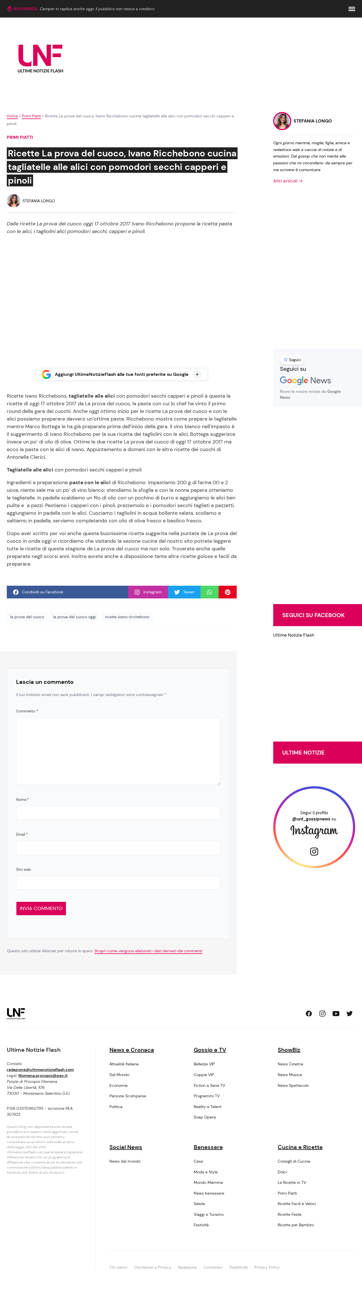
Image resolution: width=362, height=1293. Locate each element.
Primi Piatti (31, 115)
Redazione (187, 1267)
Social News (125, 1147)
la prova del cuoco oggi (74, 616)
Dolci (282, 1172)
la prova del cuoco (27, 616)
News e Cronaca (131, 1049)
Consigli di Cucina (294, 1161)
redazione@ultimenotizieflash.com (40, 1069)
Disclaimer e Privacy (152, 1267)
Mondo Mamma (208, 1182)
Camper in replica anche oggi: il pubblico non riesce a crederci (97, 8)
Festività (201, 1224)
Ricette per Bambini (296, 1224)
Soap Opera (205, 1117)
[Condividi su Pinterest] (227, 592)
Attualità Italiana (124, 1063)
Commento (27, 711)
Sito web (23, 869)
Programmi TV (207, 1095)
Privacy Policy (267, 1267)
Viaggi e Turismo (209, 1214)
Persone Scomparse (127, 1095)
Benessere (208, 1147)
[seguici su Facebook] (308, 1013)
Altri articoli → (288, 181)
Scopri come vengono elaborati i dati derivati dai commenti (148, 950)
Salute (199, 1203)
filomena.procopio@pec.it (43, 1075)
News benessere (209, 1193)
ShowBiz (289, 1049)
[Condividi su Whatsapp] (209, 592)
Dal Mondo (119, 1074)
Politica (115, 1106)
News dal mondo (125, 1161)
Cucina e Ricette (300, 1147)
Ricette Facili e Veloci (297, 1203)
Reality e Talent (207, 1106)
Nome (22, 799)
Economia (118, 1085)
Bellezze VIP (204, 1063)
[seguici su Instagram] (322, 1013)
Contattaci (213, 1267)
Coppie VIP (204, 1074)
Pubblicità (239, 1267)
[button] (351, 9)
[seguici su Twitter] (349, 1013)
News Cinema (290, 1063)
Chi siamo (118, 1267)
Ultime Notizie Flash (293, 635)
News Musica (290, 1074)
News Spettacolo (293, 1085)
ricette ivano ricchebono (127, 616)
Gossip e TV (210, 1049)
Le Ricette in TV (292, 1182)
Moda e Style (206, 1172)
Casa (198, 1161)
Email (22, 834)
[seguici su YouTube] (336, 1013)
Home (12, 115)
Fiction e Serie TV (209, 1085)
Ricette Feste (289, 1214)
